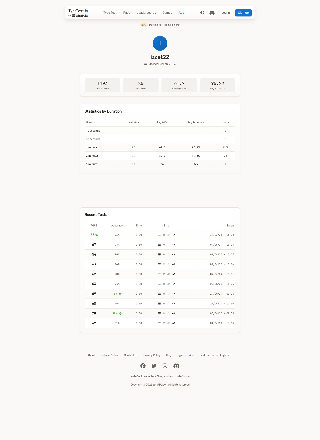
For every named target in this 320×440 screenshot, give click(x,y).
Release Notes (109, 355)
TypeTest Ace (185, 355)
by (69, 15)
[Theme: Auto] (202, 12)
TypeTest (78, 11)
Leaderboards (146, 12)
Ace (181, 12)
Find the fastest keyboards (216, 355)
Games (167, 12)
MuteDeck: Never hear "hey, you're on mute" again (160, 376)
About (91, 355)
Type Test (110, 12)
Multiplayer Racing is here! (160, 24)
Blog (168, 355)
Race (126, 12)
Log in (225, 12)
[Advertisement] (160, 190)
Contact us (131, 355)
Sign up (243, 12)
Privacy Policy (152, 355)
